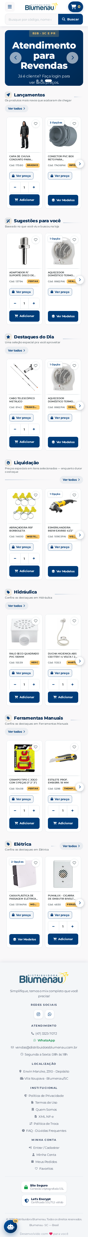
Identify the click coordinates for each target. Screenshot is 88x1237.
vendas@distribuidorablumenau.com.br (46, 1047)
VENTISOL (73, 281)
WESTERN (33, 536)
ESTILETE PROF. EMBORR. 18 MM (58, 781)
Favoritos (46, 1168)
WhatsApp (46, 1040)
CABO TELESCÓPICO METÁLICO (21, 400)
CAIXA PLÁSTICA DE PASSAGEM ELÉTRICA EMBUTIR (22, 897)
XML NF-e (46, 1116)
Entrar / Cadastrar (46, 1148)
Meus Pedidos (46, 1162)
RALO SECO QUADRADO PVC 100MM (24, 655)
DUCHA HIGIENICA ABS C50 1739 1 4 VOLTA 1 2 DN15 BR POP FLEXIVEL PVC (62, 655)
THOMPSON (71, 788)
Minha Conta (46, 1155)
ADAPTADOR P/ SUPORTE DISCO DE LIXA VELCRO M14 (21, 274)
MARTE (72, 662)
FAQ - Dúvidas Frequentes (46, 1131)
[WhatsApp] (49, 1014)
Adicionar (27, 200)
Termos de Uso (46, 1102)
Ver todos (15, 108)
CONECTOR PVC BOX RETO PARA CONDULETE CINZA (61, 158)
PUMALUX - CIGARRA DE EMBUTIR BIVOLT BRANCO (61, 897)
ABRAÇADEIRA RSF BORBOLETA (21, 529)
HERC (34, 662)
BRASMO (32, 165)
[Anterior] (16, 58)
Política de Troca (46, 1123)
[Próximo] (72, 58)
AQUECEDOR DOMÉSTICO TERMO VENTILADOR (60, 274)
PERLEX (72, 904)
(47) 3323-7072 (46, 1033)
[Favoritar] (36, 124)
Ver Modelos (65, 200)
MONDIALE (35, 904)
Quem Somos (46, 1109)
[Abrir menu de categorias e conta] (10, 7)
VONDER (73, 536)
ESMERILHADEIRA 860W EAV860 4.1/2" (60, 529)
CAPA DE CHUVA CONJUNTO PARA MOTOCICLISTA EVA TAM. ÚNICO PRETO (21, 158)
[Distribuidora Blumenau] (41, 7)
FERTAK (33, 281)
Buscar (73, 19)
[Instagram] (38, 1014)
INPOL (73, 165)
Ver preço (23, 176)
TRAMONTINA (32, 407)
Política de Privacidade (46, 1096)
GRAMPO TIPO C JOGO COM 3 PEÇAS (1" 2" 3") (23, 781)
